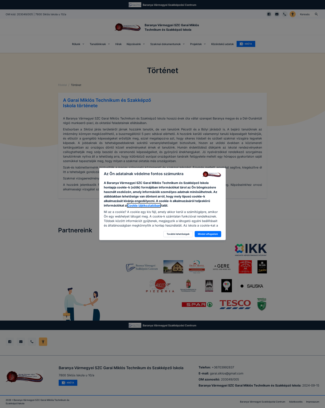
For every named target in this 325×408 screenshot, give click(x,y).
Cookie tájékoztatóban (143, 205)
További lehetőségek (178, 234)
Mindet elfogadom (208, 234)
